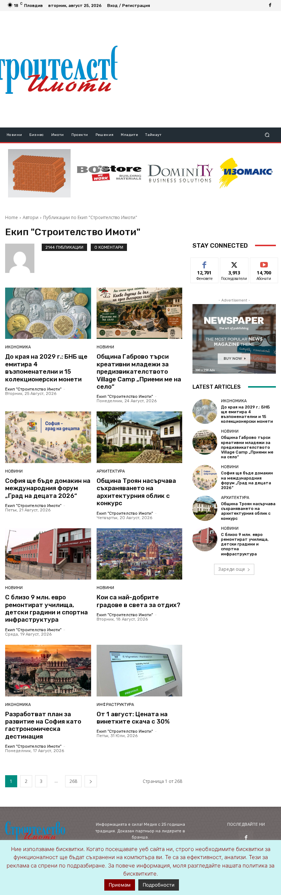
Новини (105, 347)
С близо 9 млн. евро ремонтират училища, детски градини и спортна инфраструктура (46, 608)
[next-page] (91, 781)
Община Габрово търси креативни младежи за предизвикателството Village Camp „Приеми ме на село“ (139, 371)
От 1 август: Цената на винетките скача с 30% (133, 717)
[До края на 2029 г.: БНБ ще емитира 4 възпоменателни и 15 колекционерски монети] (48, 313)
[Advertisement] (199, 69)
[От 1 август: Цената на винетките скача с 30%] (140, 670)
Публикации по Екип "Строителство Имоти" (90, 217)
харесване (205, 263)
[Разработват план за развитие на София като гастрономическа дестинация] (48, 670)
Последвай (234, 263)
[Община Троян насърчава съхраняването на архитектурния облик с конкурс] (140, 437)
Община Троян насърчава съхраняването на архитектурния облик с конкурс (136, 492)
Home (11, 217)
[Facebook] (270, 5)
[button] (267, 135)
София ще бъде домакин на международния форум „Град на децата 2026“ (47, 488)
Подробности (159, 885)
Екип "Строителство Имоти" (33, 389)
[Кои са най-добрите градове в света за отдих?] (140, 554)
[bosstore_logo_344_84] (109, 173)
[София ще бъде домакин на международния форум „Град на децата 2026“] (48, 437)
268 (73, 781)
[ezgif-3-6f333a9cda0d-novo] (39, 173)
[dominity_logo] (180, 173)
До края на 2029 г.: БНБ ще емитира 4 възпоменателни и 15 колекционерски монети (46, 367)
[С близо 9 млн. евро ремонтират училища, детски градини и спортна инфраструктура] (48, 554)
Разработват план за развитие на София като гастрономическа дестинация (43, 725)
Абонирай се (264, 265)
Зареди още (231, 569)
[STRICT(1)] (246, 173)
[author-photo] (23, 258)
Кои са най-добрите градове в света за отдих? (138, 600)
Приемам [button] (120, 885)
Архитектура (111, 471)
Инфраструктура (115, 705)
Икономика (18, 347)
